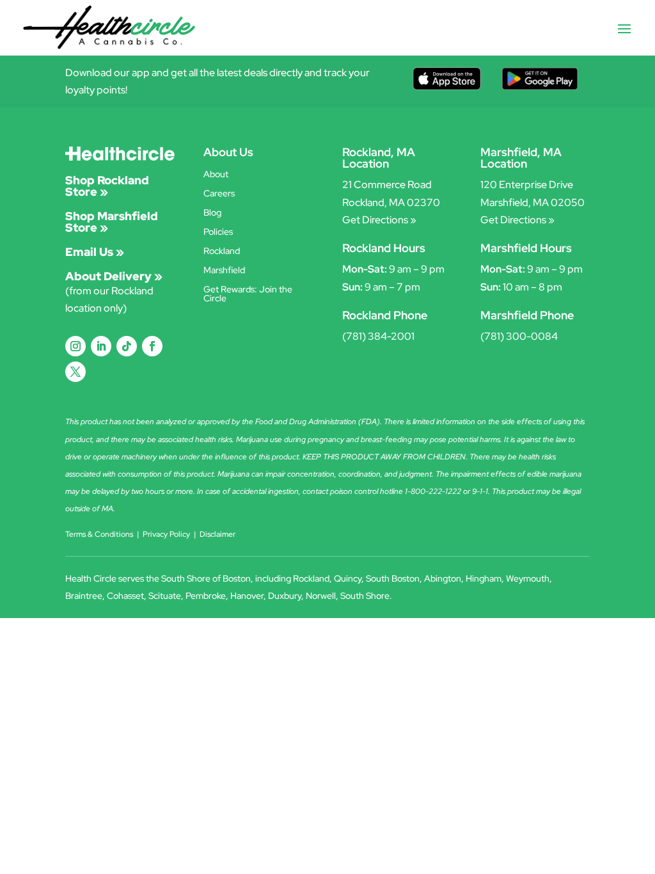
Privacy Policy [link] (166, 534)
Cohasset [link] (125, 595)
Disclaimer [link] (217, 534)
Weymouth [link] (527, 578)
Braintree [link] (83, 595)
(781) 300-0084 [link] (519, 336)
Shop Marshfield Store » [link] (111, 222)
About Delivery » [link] (113, 276)
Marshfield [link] (224, 271)
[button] (624, 37)
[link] (109, 26)
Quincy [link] (347, 578)
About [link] (215, 175)
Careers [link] (219, 194)
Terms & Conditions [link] (99, 534)
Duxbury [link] (284, 595)
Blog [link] (212, 213)
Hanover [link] (247, 595)
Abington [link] (442, 578)
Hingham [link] (483, 578)
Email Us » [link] (94, 251)
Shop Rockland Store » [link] (107, 186)
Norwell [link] (321, 595)
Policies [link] (218, 232)
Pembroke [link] (205, 595)
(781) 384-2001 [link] (378, 336)
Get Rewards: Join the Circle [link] (247, 294)
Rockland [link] (221, 251)
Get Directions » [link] (379, 219)
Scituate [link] (164, 595)
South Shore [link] (365, 595)
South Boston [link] (393, 578)
